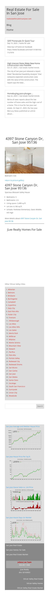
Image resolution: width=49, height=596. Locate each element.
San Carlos (13, 371)
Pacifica (12, 352)
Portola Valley (14, 358)
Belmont (11, 292)
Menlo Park (13, 333)
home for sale (24, 43)
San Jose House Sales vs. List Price (19, 487)
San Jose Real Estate (14, 545)
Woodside (13, 396)
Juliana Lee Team (25, 562)
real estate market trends (29, 67)
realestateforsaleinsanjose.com (19, 19)
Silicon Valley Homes (35, 583)
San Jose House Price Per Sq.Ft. (18, 456)
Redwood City (14, 361)
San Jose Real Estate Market (17, 554)
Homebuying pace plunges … (20, 93)
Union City (13, 392)
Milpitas (12, 339)
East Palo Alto (13, 311)
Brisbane (11, 296)
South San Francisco (17, 386)
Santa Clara (13, 380)
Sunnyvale (13, 389)
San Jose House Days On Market (18, 517)
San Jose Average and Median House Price (23, 426)
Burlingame (12, 299)
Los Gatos (13, 330)
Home (10, 29)
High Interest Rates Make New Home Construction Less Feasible (23, 64)
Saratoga (12, 383)
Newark (12, 349)
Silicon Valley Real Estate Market (30, 588)
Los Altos (12, 324)
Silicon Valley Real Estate (33, 579)
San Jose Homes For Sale (15, 550)
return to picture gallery (14, 180)
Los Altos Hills (14, 327)
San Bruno (13, 367)
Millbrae (12, 336)
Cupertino (12, 305)
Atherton (11, 289)
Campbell (12, 302)
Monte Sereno (14, 342)
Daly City (11, 308)
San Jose (12, 374)
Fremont (12, 317)
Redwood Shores (15, 364)
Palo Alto (12, 355)
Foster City (12, 314)
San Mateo (13, 377)
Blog (9, 25)
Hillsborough (14, 321)
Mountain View (15, 346)
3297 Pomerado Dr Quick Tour (20, 41)
